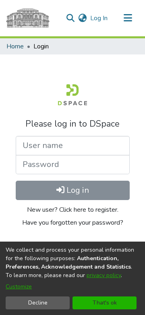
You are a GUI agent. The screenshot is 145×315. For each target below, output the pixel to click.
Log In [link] (99, 18)
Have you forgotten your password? (72, 222)
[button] (70, 18)
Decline (38, 303)
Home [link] (15, 46)
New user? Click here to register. (72, 209)
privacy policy (104, 275)
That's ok (105, 303)
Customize (19, 286)
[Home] (28, 18)
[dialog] (72, 278)
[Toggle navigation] (127, 18)
